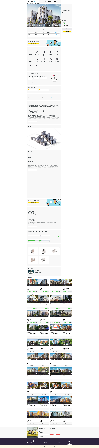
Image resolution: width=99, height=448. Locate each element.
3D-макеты (31, 25)
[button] (27, 138)
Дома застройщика (39, 272)
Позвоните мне (33, 43)
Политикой (41, 436)
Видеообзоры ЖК (59, 442)
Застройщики (50, 1)
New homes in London (69, 444)
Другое (30, 79)
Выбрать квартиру (66, 25)
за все (34, 291)
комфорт (63, 8)
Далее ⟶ (33, 82)
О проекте (59, 443)
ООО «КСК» (63, 6)
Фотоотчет (48, 25)
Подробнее (32, 226)
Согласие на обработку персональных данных (33, 445)
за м (36, 291)
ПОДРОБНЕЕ (32, 121)
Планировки (40, 25)
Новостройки (44, 1)
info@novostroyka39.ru (30, 442)
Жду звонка (54, 434)
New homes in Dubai (69, 443)
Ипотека (55, 1)
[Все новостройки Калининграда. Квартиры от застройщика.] (33, 441)
